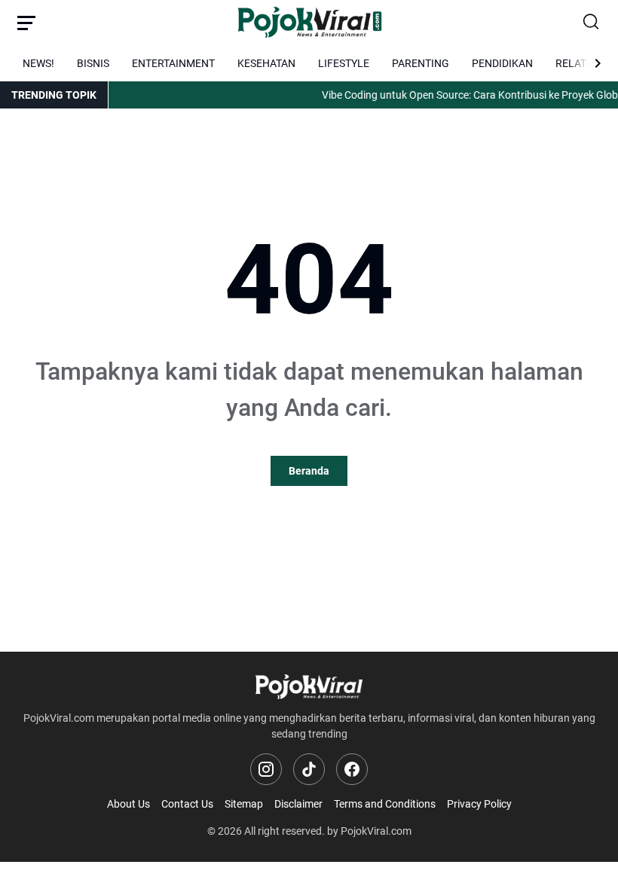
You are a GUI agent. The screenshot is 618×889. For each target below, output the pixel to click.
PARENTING (420, 63)
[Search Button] (592, 23)
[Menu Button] (26, 23)
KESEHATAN (266, 63)
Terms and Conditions (385, 804)
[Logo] (309, 686)
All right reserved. (284, 831)
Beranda (309, 471)
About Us (128, 804)
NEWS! (38, 63)
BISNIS (93, 63)
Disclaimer (298, 804)
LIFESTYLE (343, 63)
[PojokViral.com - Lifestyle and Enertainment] (309, 22)
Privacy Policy (479, 804)
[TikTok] (309, 769)
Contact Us (187, 804)
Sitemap (244, 804)
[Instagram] (266, 769)
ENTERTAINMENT (173, 63)
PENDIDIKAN (502, 63)
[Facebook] (352, 769)
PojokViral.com (376, 831)
